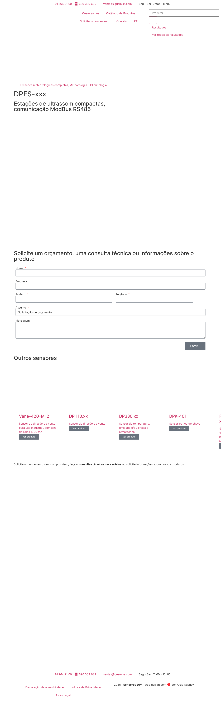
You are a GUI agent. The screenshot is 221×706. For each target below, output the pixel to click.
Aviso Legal (63, 695)
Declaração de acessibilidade (44, 687)
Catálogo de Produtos (120, 13)
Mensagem (23, 320)
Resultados (159, 27)
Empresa (21, 281)
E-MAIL (21, 294)
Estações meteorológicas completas (44, 85)
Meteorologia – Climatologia (88, 85)
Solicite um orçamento (94, 21)
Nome (20, 268)
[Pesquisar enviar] (153, 20)
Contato (121, 21)
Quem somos (90, 13)
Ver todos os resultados (167, 34)
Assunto (21, 307)
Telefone (122, 294)
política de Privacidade (86, 687)
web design (152, 684)
